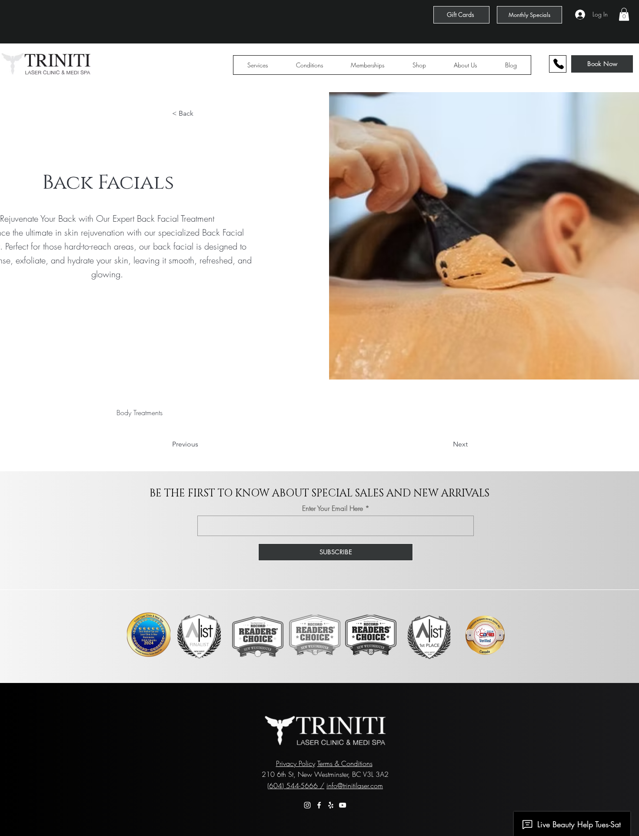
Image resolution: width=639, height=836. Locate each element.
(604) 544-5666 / (295, 785)
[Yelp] (330, 805)
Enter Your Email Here (332, 508)
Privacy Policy (295, 763)
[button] (624, 14)
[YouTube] (342, 805)
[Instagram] (307, 805)
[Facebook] (319, 805)
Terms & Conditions (345, 763)
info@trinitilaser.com (354, 785)
